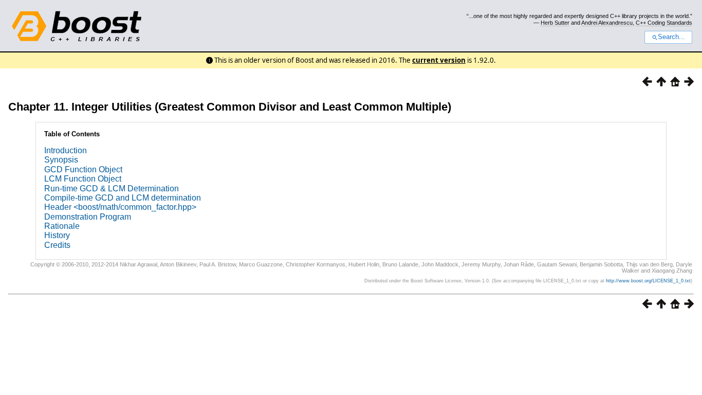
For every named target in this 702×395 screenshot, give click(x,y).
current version (439, 60)
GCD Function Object (83, 169)
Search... (671, 37)
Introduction (65, 150)
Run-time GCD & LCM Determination (111, 188)
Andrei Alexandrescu (607, 23)
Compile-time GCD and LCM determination (122, 197)
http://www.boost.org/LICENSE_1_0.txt (648, 280)
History (57, 235)
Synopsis (61, 159)
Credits (57, 245)
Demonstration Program (87, 216)
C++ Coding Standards (664, 23)
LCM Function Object (82, 178)
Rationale (62, 226)
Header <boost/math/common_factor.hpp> (120, 207)
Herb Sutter (555, 23)
